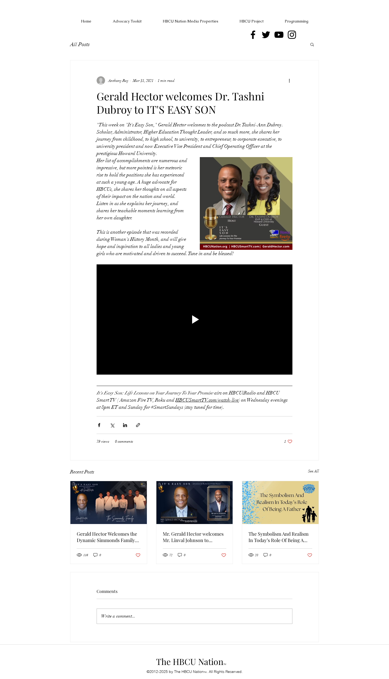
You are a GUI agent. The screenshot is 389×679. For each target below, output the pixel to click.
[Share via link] (138, 425)
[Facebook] (253, 34)
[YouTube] (278, 34)
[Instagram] (291, 34)
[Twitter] (266, 34)
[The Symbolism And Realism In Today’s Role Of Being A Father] (280, 502)
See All (313, 471)
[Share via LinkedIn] (125, 425)
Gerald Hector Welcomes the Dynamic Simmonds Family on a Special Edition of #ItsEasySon (107, 537)
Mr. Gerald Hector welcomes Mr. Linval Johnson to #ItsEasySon (193, 537)
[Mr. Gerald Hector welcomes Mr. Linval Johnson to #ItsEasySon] (194, 502)
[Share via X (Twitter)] (112, 425)
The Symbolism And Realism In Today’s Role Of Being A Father (278, 537)
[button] (312, 44)
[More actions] (289, 80)
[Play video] (194, 319)
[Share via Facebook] (99, 425)
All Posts (80, 44)
